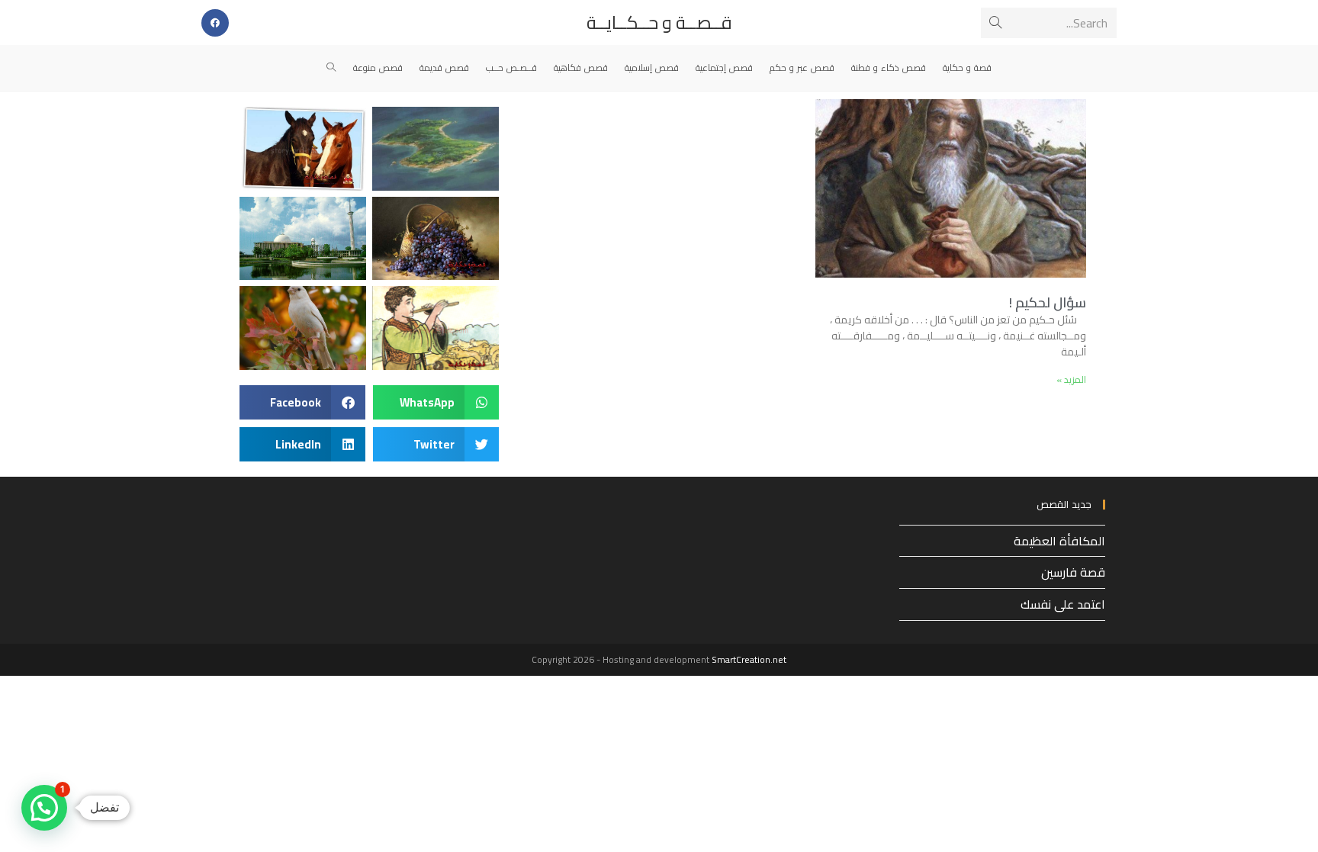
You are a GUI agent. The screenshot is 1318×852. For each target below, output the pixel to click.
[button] (436, 402)
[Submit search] (995, 23)
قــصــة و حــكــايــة (659, 22)
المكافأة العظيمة (1059, 540)
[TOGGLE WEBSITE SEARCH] (331, 68)
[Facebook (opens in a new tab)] (215, 23)
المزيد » (1071, 379)
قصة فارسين (1073, 572)
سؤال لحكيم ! (1047, 302)
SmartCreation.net (749, 659)
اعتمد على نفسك (1063, 604)
